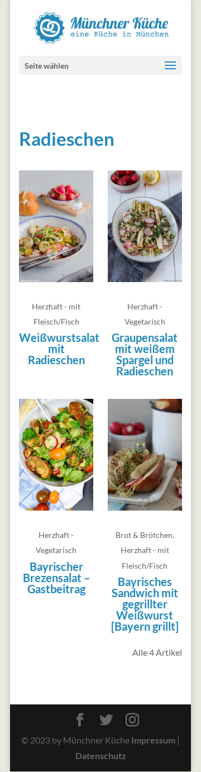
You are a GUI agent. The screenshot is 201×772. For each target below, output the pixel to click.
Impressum (153, 740)
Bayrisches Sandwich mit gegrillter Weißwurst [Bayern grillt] (145, 604)
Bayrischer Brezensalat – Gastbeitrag (56, 577)
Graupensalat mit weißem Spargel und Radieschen (145, 354)
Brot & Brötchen (144, 535)
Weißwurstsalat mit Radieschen (59, 348)
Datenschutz (100, 755)
